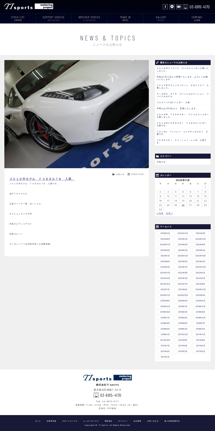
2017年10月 (165, 340)
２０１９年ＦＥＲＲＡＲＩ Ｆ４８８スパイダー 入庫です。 (183, 124)
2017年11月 (200, 334)
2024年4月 (200, 250)
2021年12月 (165, 284)
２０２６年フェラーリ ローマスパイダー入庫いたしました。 (183, 69)
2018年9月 (165, 323)
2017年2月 (200, 351)
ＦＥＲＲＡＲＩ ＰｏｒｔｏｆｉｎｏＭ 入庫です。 (182, 141)
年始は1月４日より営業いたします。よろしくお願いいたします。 (182, 77)
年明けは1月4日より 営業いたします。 (177, 108)
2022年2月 (200, 278)
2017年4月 (165, 351)
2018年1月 (165, 334)
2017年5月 (200, 345)
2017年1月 (165, 357)
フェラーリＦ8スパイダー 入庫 (173, 102)
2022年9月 (183, 273)
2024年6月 (165, 250)
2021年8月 (200, 284)
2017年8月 (200, 340)
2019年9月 (182, 312)
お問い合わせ (178, 6)
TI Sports (29, 6)
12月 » (169, 213)
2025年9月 (200, 233)
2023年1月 (182, 267)
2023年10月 (200, 256)
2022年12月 (200, 267)
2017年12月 (183, 334)
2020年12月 (200, 289)
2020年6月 (183, 301)
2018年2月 (200, 329)
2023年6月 (183, 261)
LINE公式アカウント (172, 6)
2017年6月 (182, 345)
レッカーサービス (91, 421)
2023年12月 (183, 256)
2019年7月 (165, 317)
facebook (165, 6)
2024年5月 (183, 250)
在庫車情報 (51, 421)
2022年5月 (200, 273)
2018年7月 (200, 323)
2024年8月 (200, 244)
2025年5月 (183, 239)
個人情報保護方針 (172, 421)
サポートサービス (70, 421)
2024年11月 (165, 244)
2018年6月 (165, 329)
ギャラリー (123, 421)
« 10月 (160, 213)
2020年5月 (200, 301)
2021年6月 (182, 289)
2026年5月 (165, 233)
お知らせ (120, 174)
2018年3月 (182, 329)
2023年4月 (200, 261)
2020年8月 (165, 301)
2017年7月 (165, 345)
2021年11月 (183, 284)
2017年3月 (182, 351)
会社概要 (137, 421)
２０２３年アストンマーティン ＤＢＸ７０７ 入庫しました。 (183, 86)
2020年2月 (165, 306)
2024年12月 (200, 239)
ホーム (38, 421)
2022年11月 (165, 273)
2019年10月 (165, 312)
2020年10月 (183, 295)
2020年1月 (182, 306)
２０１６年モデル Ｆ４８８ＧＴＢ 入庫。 (42, 179)
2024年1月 (165, 256)
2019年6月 (182, 317)
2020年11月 (165, 295)
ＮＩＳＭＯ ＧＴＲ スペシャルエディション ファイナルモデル (183, 95)
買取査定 (108, 421)
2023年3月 (165, 267)
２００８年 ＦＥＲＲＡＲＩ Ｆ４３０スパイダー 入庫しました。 (184, 115)
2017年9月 (182, 340)
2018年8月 (182, 323)
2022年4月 (165, 278)
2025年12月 (183, 233)
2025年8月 (165, 239)
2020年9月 (200, 295)
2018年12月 (201, 317)
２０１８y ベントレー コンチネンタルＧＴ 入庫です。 (182, 132)
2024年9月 (183, 244)
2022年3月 (183, 278)
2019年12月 (201, 306)
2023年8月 (165, 261)
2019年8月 (200, 312)
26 (183, 205)
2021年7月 (165, 289)
